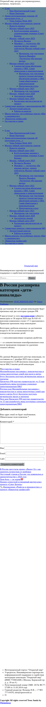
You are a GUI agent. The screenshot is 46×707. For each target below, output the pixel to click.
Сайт (2, 459)
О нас (7, 8)
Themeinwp (5, 703)
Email (2, 453)
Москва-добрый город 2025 (21, 28)
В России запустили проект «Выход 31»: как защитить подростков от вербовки (20, 470)
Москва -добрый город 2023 (22, 38)
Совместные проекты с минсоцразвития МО (25, 106)
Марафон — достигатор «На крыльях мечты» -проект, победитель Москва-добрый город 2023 (29, 47)
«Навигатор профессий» (16, 118)
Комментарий (7, 421)
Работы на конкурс (22, 111)
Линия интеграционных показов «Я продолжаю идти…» (21, 17)
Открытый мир (31, 266)
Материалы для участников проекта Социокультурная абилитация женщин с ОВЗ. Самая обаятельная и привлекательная (31, 78)
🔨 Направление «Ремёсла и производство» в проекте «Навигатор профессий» (21, 488)
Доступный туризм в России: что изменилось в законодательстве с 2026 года (21, 475)
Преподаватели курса (28, 86)
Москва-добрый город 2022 (21, 63)
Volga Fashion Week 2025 (20, 21)
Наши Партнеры (16, 13)
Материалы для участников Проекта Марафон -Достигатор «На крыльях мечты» (31, 57)
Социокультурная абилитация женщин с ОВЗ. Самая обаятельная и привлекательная (28, 68)
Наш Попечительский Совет (22, 11)
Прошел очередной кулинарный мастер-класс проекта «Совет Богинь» (21, 483)
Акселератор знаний (23, 96)
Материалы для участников (26, 91)
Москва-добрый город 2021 (21, 88)
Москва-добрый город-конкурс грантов (22, 23)
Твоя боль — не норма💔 (11, 479)
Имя (2, 448)
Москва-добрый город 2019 (21, 98)
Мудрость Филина (22, 41)
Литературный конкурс (20, 108)
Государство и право (14, 121)
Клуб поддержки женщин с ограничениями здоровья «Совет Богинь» (29, 33)
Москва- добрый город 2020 (22, 93)
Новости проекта (17, 26)
